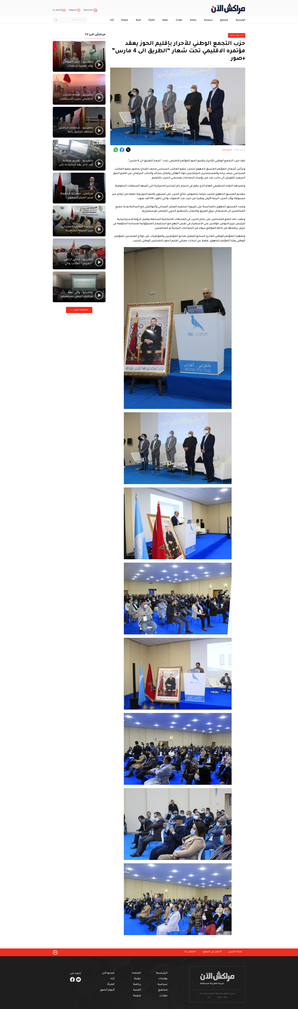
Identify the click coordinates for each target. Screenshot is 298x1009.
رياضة (193, 20)
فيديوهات (72, 10)
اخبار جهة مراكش (237, 35)
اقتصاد (136, 973)
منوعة (124, 20)
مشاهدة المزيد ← (79, 310)
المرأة (151, 20)
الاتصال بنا (57, 10)
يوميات (162, 978)
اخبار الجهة (88, 10)
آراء (112, 20)
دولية (165, 20)
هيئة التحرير (235, 952)
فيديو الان (108, 973)
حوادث (179, 20)
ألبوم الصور (107, 990)
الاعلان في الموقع (212, 952)
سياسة (208, 20)
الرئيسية (240, 20)
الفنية (137, 990)
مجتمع (224, 20)
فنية (138, 20)
